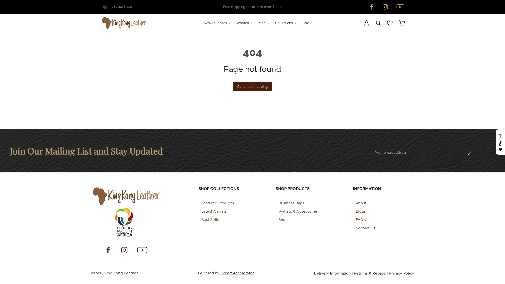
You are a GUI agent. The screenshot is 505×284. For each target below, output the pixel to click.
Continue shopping (252, 87)
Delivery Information (332, 273)
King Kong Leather (121, 273)
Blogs (361, 211)
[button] (218, 23)
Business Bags (291, 203)
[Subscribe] (469, 152)
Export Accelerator (237, 273)
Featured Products (217, 203)
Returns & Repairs (370, 273)
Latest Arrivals (214, 211)
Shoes (284, 220)
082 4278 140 (122, 6)
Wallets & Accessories (298, 211)
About (361, 203)
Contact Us (366, 228)
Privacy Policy (401, 273)
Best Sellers (212, 220)
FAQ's (361, 220)
